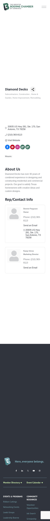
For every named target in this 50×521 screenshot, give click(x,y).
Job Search (31, 513)
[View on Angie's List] (27, 148)
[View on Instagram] (17, 148)
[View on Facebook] (7, 148)
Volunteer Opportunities (32, 506)
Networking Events (11, 507)
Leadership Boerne (11, 517)
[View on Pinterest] (12, 148)
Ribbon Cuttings (10, 501)
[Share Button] (33, 89)
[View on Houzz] (22, 148)
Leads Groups (8, 512)
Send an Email (30, 225)
